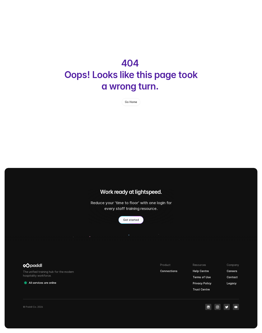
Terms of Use (202, 277)
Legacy (231, 283)
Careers (232, 271)
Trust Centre (201, 289)
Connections (168, 271)
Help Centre (201, 271)
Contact (232, 277)
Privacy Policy (202, 283)
